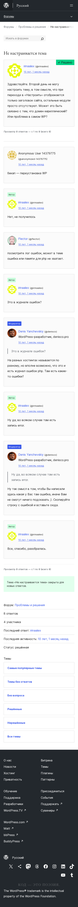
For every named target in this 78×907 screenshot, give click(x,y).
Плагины (47, 773)
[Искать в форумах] (42, 38)
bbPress (11, 835)
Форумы (9, 16)
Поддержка (12, 797)
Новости (10, 766)
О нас (8, 760)
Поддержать (52, 804)
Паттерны (48, 779)
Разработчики (13, 804)
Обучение (10, 791)
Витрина (46, 760)
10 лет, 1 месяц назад (36, 71)
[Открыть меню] (72, 5)
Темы (44, 766)
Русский (18, 857)
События (47, 797)
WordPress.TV (15, 810)
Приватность (13, 779)
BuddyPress (13, 841)
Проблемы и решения (32, 26)
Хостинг (9, 773)
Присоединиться (52, 791)
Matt (9, 828)
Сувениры (49, 810)
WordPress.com (16, 822)
